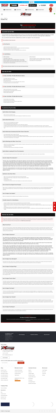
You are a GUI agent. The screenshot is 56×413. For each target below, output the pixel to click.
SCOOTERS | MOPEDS (4, 376)
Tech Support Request (31, 381)
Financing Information (4, 395)
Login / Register (44, 370)
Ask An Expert (5, 357)
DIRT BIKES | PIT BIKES (4, 373)
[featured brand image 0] (4, 5)
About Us (29, 370)
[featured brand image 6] (51, 5)
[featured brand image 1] (14, 5)
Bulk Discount (17, 380)
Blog (1, 392)
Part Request (30, 380)
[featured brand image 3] (23, 5)
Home (2, 18)
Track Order (44, 373)
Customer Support (31, 373)
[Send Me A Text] (54, 203)
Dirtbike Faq (5, 18)
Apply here (31, 2)
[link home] (25, 14)
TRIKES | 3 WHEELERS (4, 380)
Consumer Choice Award (18, 370)
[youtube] (18, 365)
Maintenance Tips (3, 397)
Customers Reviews (18, 373)
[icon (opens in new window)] (2, 366)
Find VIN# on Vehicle (31, 375)
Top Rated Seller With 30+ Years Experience (19, 379)
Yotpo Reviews (17, 375)
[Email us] (54, 206)
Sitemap (43, 375)
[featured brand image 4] (32, 5)
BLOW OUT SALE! (3, 370)
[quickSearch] (4, 14)
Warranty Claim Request (32, 383)
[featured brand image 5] (42, 5)
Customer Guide (3, 393)
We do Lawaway (3, 398)
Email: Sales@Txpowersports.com (7, 354)
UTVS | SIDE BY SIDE (4, 378)
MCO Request (30, 378)
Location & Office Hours (32, 376)
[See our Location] (54, 209)
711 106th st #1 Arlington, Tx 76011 (7, 351)
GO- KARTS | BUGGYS (4, 375)
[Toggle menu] (2, 14)
